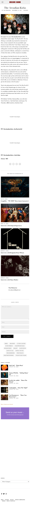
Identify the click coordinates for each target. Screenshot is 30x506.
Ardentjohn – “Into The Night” (18, 388)
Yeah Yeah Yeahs (21, 355)
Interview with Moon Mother (9, 280)
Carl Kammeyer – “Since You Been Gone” (18, 396)
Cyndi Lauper (21, 343)
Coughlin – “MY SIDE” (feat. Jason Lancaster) (15, 201)
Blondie (12, 343)
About (2, 499)
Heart (15, 348)
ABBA (6, 343)
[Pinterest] (20, 164)
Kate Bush (23, 348)
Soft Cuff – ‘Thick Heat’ (16, 365)
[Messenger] (13, 164)
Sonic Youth (19, 350)
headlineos (7, 348)
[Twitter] (17, 164)
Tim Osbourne (7, 10)
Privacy (12, 499)
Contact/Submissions (20, 499)
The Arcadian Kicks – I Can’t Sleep (12, 155)
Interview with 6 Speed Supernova (11, 226)
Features (26, 10)
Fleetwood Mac (20, 346)
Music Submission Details (7, 404)
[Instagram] (6, 494)
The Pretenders (9, 355)
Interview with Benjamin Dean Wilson (12, 253)
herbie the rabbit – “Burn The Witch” (18, 381)
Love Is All (10, 350)
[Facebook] (10, 164)
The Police (20, 353)
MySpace (3, 158)
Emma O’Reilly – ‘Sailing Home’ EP (18, 373)
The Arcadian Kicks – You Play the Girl (13, 129)
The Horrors (11, 353)
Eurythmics (9, 346)
